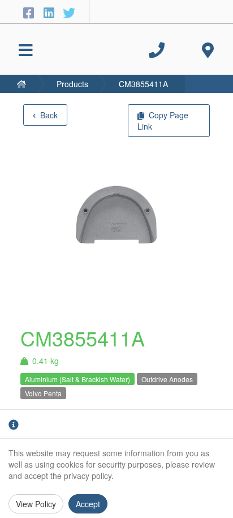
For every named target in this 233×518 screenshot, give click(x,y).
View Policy (36, 504)
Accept (88, 504)
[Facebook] (30, 12)
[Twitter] (69, 12)
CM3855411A (143, 83)
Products (72, 83)
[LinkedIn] (50, 12)
